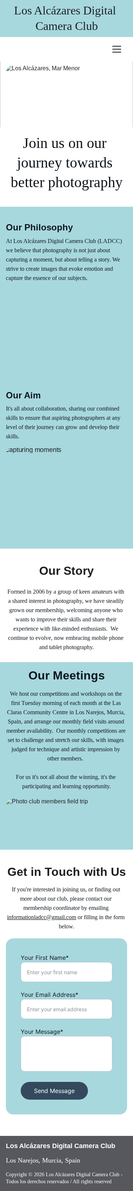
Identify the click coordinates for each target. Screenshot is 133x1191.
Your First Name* (45, 957)
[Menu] (116, 49)
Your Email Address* (49, 994)
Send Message (54, 1090)
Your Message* (42, 1031)
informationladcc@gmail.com (41, 917)
